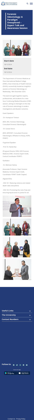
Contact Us (11, 419)
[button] (27, 3)
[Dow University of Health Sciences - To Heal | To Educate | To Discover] (9, 4)
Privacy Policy (20, 419)
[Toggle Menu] (31, 3)
